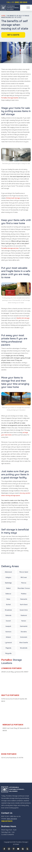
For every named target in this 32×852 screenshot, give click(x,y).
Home (3, 16)
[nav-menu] (28, 7)
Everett (8, 621)
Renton (23, 621)
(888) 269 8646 (17, 2)
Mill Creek (24, 577)
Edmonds (8, 615)
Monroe (23, 583)
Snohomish (23, 637)
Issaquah (8, 626)
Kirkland (8, 637)
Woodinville (23, 648)
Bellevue (8, 594)
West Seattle (23, 642)
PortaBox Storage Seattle (9, 98)
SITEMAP (16, 844)
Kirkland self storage (13, 198)
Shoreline (24, 632)
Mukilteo (23, 594)
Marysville (8, 653)
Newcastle (23, 599)
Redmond (24, 615)
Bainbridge (8, 583)
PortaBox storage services (10, 248)
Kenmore (8, 632)
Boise (8, 599)
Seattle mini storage (22, 318)
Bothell (8, 604)
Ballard (8, 588)
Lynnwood (8, 642)
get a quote (13, 35)
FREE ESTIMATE (6, 821)
